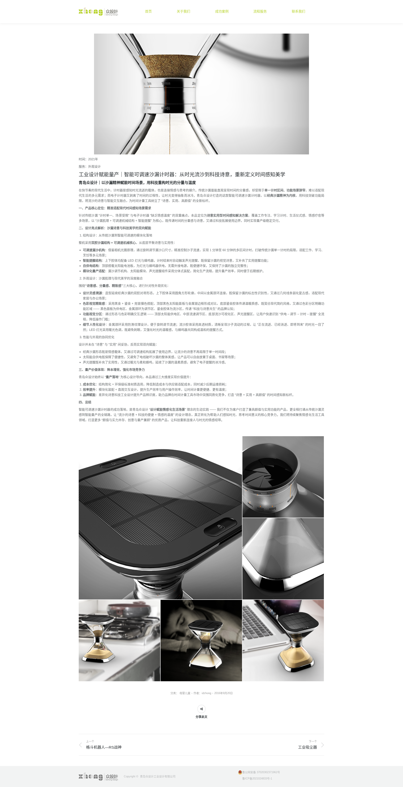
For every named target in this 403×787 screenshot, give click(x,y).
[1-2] (160, 517)
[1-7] (283, 641)
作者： (202, 693)
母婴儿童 (184, 693)
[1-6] (201, 641)
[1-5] (120, 641)
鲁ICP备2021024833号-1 (255, 778)
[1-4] (283, 559)
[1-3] (283, 477)
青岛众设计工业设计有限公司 (157, 776)
